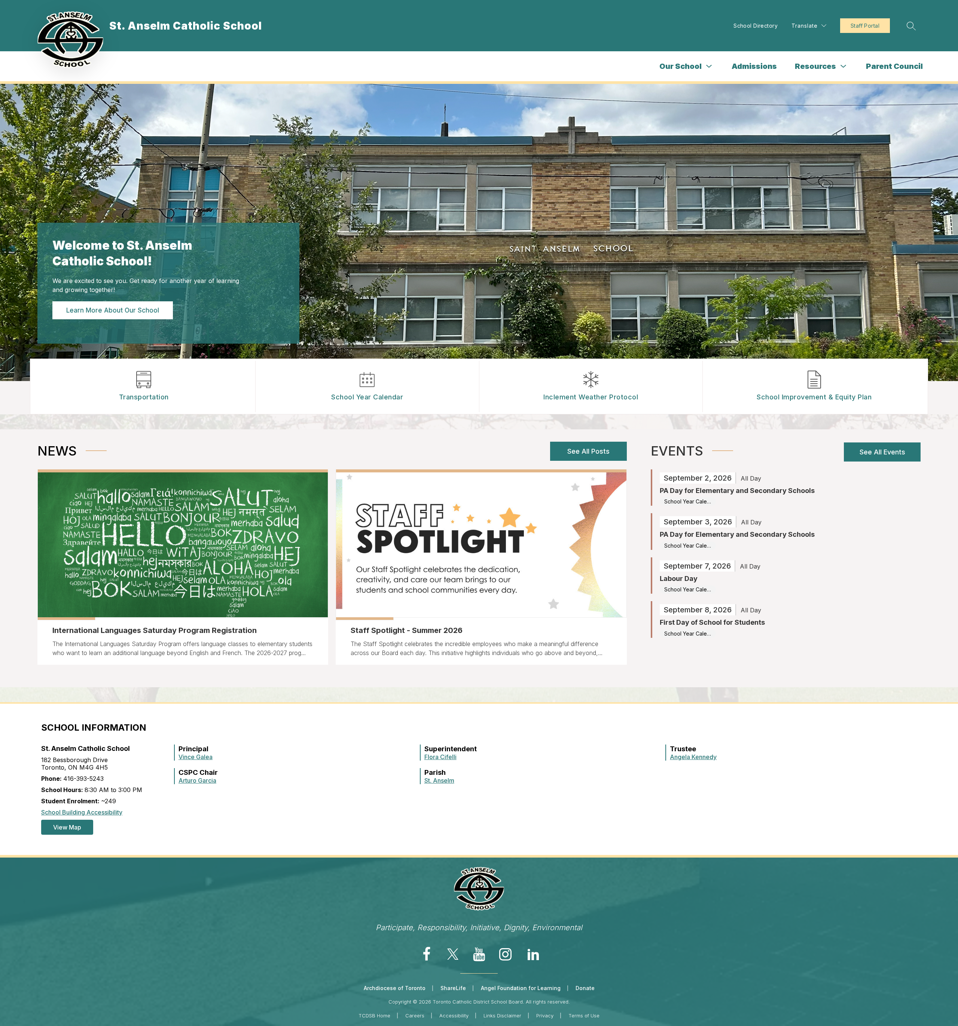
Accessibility (454, 1016)
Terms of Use (583, 1016)
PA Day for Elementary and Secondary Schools (737, 490)
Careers (414, 1016)
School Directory (755, 25)
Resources (815, 66)
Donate (585, 988)
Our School (680, 66)
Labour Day (679, 578)
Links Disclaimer (502, 1016)
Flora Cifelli (440, 757)
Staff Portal (865, 25)
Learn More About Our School (112, 310)
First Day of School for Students (712, 622)
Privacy (544, 1016)
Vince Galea (196, 757)
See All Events (882, 452)
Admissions (754, 66)
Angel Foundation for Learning (521, 988)
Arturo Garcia (197, 780)
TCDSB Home (374, 1016)
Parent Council (894, 66)
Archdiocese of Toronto (394, 988)
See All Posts (588, 451)
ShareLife (453, 988)
